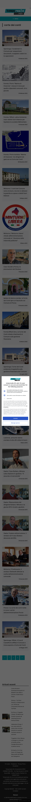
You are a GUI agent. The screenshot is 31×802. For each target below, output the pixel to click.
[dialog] (15, 401)
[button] (15, 399)
